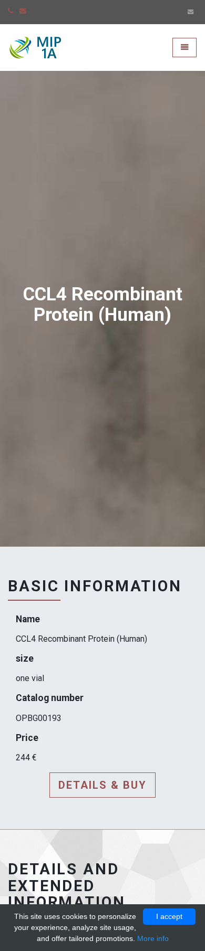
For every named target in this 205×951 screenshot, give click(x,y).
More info (153, 938)
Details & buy (102, 785)
